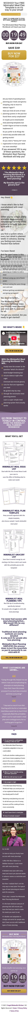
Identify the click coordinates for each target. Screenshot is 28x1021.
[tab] (14, 740)
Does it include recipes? (12, 816)
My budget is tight (10, 782)
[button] (14, 55)
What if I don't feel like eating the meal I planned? (14, 772)
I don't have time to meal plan (14, 812)
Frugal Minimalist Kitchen (15, 1005)
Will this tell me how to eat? (13, 777)
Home (15, 1008)
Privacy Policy (22, 1008)
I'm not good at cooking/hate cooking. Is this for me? (14, 740)
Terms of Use (14, 1011)
